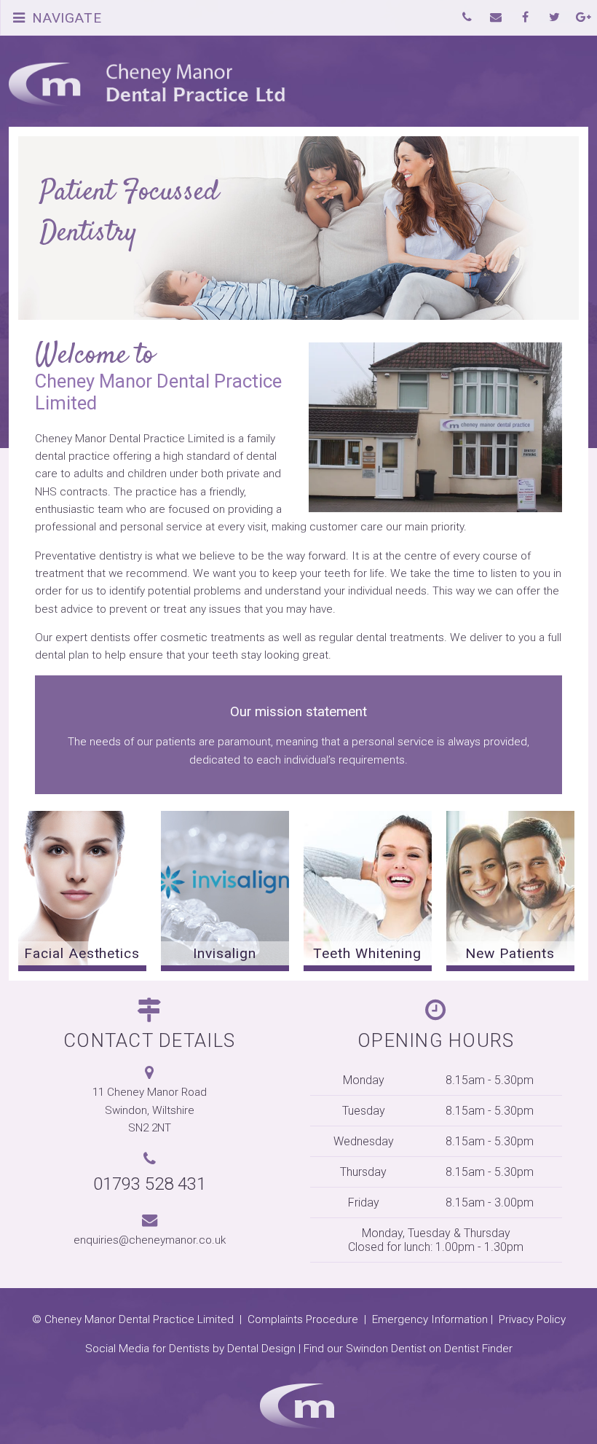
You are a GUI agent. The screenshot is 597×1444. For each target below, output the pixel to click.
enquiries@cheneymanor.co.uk (150, 1240)
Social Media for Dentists (147, 1348)
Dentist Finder (478, 1348)
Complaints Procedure (303, 1319)
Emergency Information (430, 1319)
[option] (82, 891)
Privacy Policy (532, 1319)
